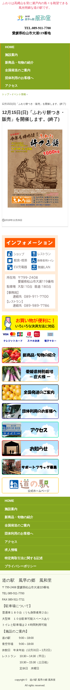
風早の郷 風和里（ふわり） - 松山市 (35, 16)
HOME (9, 47)
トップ (5, 94)
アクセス (11, 85)
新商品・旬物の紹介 (19, 62)
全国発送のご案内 (17, 70)
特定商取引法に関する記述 (24, 558)
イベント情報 (18, 94)
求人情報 (11, 550)
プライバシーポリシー (20, 566)
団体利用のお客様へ (19, 78)
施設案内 (11, 55)
